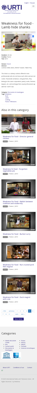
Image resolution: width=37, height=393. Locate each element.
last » (22, 314)
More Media (18, 319)
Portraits (23, 346)
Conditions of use (18, 367)
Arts (6, 344)
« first (4, 311)
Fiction (23, 341)
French (9, 64)
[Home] (14, 9)
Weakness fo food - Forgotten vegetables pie (15, 170)
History (23, 342)
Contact (29, 367)
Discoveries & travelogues (16, 92)
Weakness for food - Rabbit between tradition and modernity (18, 202)
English (26, 3)
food (6, 96)
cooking (7, 100)
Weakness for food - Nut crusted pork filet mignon (18, 266)
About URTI (6, 367)
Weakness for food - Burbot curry (16, 234)
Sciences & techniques (28, 348)
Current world (9, 346)
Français (32, 3)
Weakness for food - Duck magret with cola (16, 298)
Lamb (7, 98)
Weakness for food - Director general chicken (18, 137)
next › (17, 314)
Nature (23, 344)
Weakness (8, 94)
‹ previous (11, 311)
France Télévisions (11, 101)
